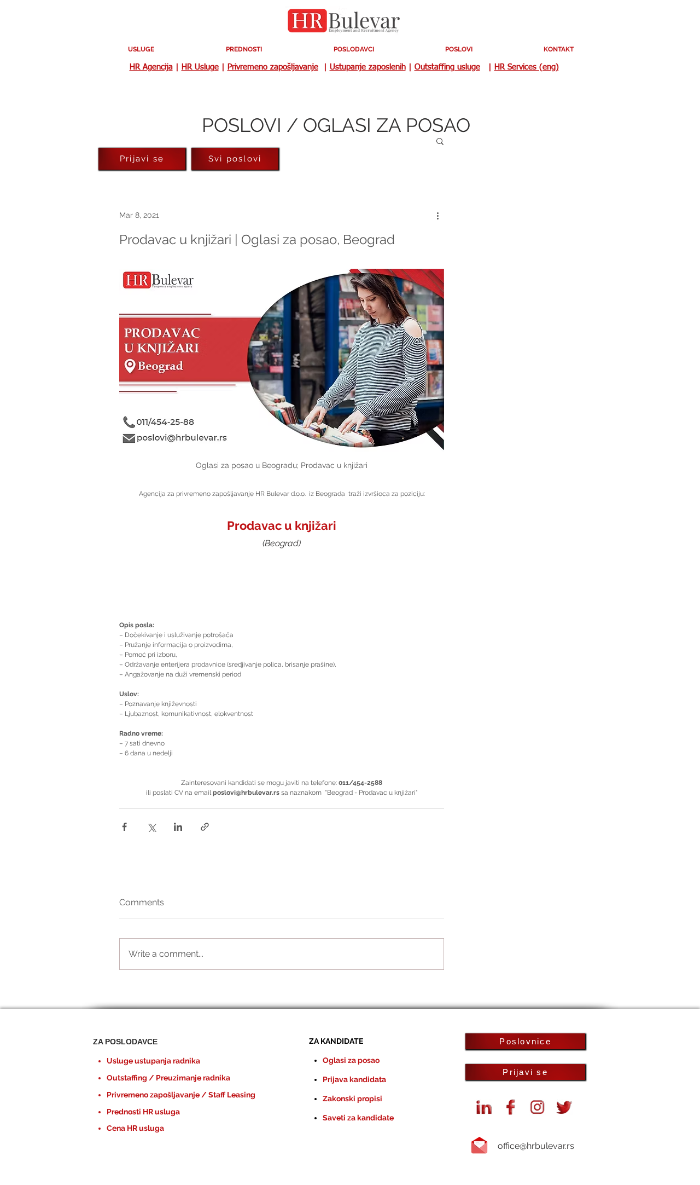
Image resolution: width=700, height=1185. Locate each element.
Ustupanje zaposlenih (368, 67)
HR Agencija (151, 67)
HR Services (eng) (526, 67)
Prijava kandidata (354, 1079)
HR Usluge (200, 67)
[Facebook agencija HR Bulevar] (511, 1107)
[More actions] (437, 215)
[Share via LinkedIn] (178, 827)
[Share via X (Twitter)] (151, 827)
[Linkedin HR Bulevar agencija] (484, 1107)
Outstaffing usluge (447, 67)
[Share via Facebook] (124, 827)
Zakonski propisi (352, 1098)
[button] (440, 140)
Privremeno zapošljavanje (273, 67)
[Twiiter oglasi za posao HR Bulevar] (564, 1107)
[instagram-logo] (537, 1107)
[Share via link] (205, 827)
